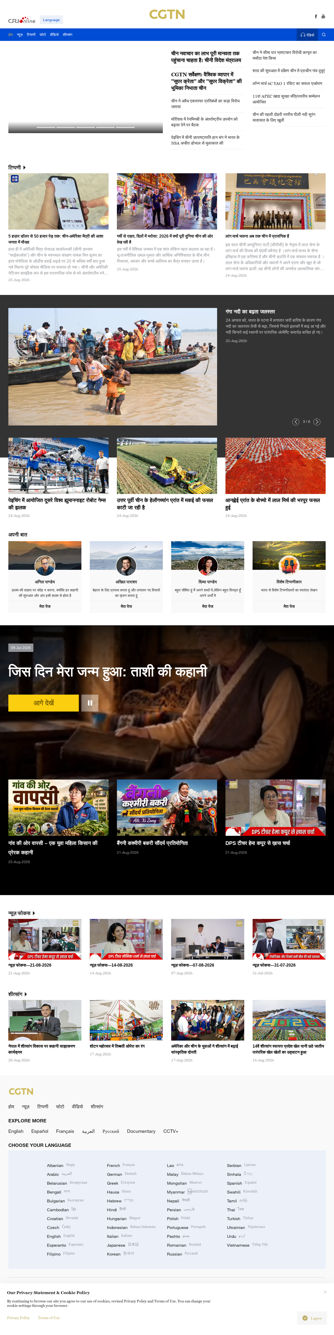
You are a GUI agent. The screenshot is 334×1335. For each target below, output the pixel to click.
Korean (120, 1254)
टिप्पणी (42, 1106)
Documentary (141, 1131)
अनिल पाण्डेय (45, 582)
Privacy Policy (18, 1317)
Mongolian (184, 1183)
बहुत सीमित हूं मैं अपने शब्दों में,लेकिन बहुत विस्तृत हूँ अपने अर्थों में (208, 593)
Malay (185, 1174)
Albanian (61, 1165)
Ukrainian (246, 1227)
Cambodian (61, 1209)
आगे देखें (44, 703)
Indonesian (131, 1227)
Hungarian (123, 1218)
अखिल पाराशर (126, 582)
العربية (88, 1131)
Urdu (236, 1236)
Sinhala (240, 1174)
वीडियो (77, 1106)
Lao (175, 1165)
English (15, 1131)
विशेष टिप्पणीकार (289, 582)
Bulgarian (65, 1200)
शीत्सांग (97, 1106)
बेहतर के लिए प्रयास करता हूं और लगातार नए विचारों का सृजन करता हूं (126, 593)
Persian (181, 1209)
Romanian (184, 1245)
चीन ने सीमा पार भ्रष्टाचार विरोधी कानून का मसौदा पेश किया (285, 55)
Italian (119, 1236)
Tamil (237, 1200)
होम (11, 1106)
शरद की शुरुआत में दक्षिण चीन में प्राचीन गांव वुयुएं (289, 70)
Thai (235, 1209)
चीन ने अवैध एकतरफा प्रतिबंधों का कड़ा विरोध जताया (205, 103)
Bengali (58, 1192)
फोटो (60, 1106)
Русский (111, 1131)
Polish (178, 1218)
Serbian (241, 1165)
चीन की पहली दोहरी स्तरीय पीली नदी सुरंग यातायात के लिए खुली (284, 117)
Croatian (62, 1218)
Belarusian (67, 1183)
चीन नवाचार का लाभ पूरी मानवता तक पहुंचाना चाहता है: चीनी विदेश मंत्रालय (206, 56)
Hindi (116, 1209)
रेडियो (310, 35)
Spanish (242, 1183)
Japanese (123, 1245)
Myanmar (187, 1192)
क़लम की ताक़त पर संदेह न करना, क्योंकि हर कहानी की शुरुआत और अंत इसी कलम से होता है (45, 593)
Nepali (178, 1200)
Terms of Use (49, 1317)
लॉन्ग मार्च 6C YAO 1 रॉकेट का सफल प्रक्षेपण (287, 83)
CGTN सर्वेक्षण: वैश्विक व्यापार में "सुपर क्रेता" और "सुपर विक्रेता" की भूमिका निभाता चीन (206, 81)
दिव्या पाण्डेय (208, 582)
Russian (182, 1254)
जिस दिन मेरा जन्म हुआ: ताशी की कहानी (107, 671)
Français (65, 1131)
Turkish (240, 1218)
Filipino (61, 1254)
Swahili (242, 1192)
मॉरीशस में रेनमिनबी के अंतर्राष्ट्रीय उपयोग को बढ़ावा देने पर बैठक (204, 122)
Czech (59, 1227)
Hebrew (120, 1200)
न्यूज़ (25, 1106)
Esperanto (65, 1245)
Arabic (59, 1174)
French (121, 1165)
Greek (121, 1183)
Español (39, 1131)
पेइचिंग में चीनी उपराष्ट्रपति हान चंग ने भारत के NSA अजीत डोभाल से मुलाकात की (205, 140)
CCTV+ (170, 1131)
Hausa (119, 1192)
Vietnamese (247, 1245)
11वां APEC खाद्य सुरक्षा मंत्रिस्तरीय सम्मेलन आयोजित (286, 99)
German (121, 1174)
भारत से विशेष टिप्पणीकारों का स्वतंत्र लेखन (289, 590)
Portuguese (186, 1227)
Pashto (178, 1236)
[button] (46, 127)
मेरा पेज (44, 606)
